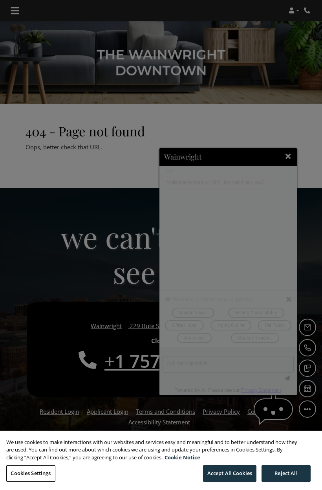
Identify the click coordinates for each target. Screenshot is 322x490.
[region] (161, 460)
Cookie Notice (182, 457)
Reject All (285, 473)
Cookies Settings (31, 473)
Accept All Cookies (229, 473)
